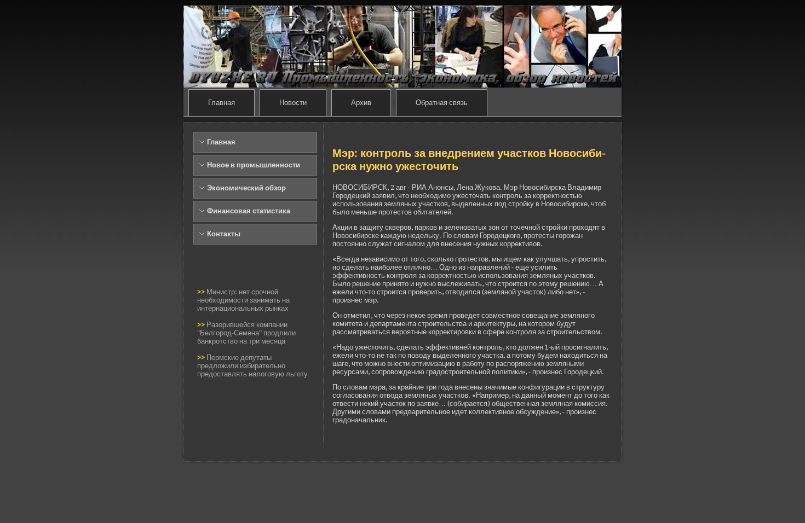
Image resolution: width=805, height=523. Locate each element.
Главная (221, 102)
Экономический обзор (246, 188)
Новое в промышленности (253, 165)
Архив (361, 102)
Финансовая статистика (248, 211)
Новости (293, 102)
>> (201, 292)
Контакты (223, 234)
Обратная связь (442, 102)
